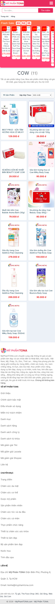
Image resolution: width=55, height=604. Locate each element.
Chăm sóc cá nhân (10, 518)
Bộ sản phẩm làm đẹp (12, 544)
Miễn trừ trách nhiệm (11, 412)
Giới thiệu (5, 393)
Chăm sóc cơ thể (9, 492)
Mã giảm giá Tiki (9, 445)
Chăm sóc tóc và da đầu (13, 512)
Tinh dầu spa (7, 557)
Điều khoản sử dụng (11, 406)
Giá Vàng (44, 594)
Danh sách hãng (9, 425)
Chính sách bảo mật (11, 399)
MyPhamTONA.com (23, 601)
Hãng (13, 16)
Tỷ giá (17, 594)
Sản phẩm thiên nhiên (11, 505)
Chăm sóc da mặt (10, 486)
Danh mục (6, 419)
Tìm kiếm (45, 10)
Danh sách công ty (10, 432)
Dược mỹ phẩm (8, 499)
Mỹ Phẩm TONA (41, 601)
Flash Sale (7, 23)
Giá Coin (7, 596)
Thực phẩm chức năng (12, 525)
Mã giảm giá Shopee (11, 458)
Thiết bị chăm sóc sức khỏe (15, 531)
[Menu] (51, 3)
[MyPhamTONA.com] (17, 3)
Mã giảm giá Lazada (11, 451)
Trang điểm (6, 479)
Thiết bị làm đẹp (9, 537)
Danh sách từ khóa (10, 438)
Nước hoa (6, 550)
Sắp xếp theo (25, 95)
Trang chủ (4, 16)
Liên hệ (4, 464)
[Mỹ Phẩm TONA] (14, 350)
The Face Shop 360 (30, 594)
